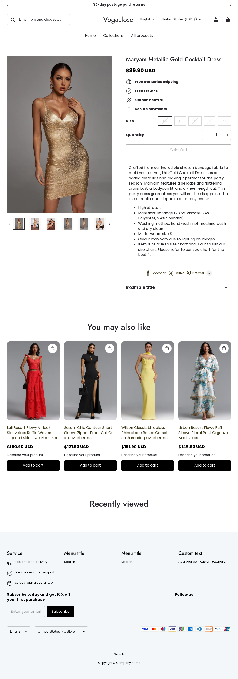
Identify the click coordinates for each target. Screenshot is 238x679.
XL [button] (224, 121)
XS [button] (165, 121)
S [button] (180, 121)
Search (69, 562)
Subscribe (61, 611)
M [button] (195, 121)
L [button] (209, 121)
